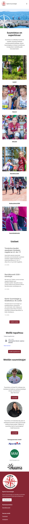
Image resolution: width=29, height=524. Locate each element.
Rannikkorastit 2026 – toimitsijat (13, 275)
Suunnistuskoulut (14, 233)
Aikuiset (14, 141)
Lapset (14, 82)
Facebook (5, 516)
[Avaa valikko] (27, 4)
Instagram (5, 519)
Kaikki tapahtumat (14, 351)
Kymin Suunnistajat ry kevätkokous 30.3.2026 (13, 300)
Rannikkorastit (14, 173)
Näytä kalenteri (7, 345)
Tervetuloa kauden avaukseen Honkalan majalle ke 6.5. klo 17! (13, 250)
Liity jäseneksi (6, 500)
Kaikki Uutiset (14, 322)
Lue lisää (14, 397)
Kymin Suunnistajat (12, 3)
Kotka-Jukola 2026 (14, 203)
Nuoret (14, 112)
